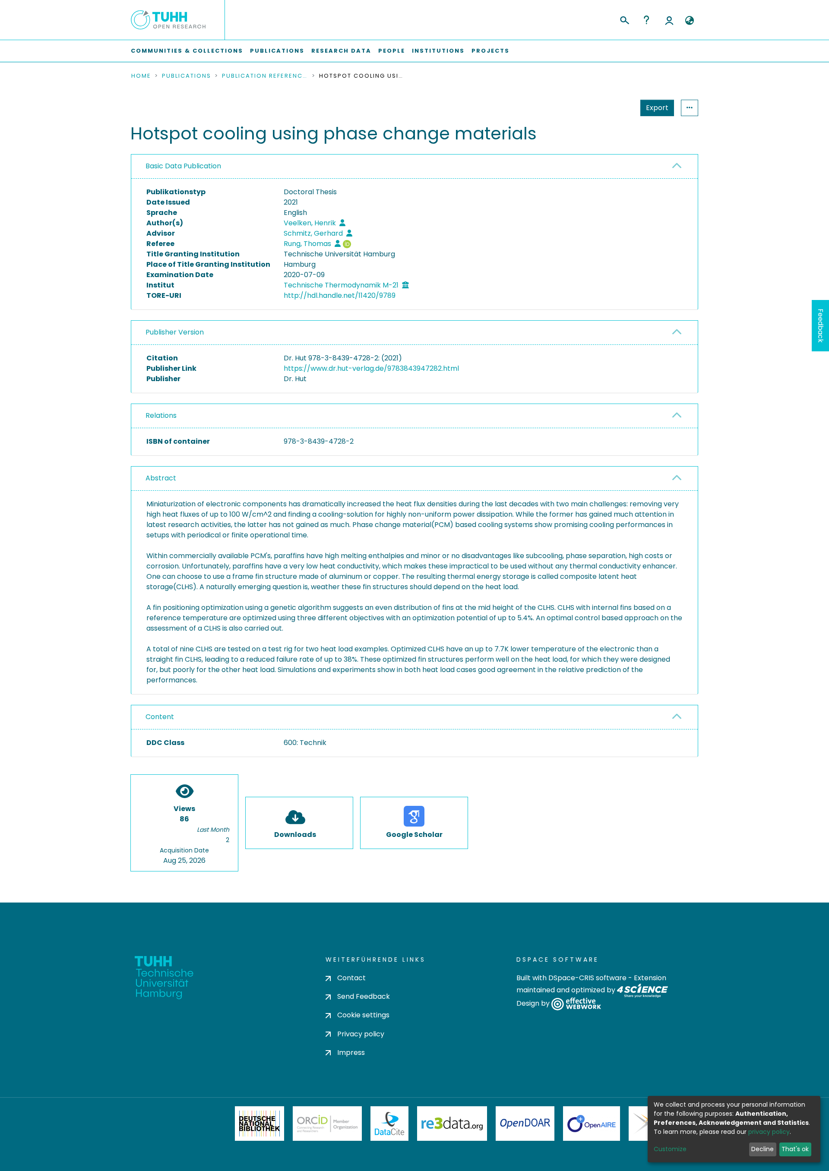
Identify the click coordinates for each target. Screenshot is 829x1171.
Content (160, 717)
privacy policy (769, 1131)
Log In (669, 20)
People (391, 51)
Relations (161, 415)
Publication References (265, 76)
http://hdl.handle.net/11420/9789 (340, 295)
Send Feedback (363, 996)
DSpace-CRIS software (587, 978)
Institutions (438, 51)
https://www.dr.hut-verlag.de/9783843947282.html (371, 368)
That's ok (795, 1149)
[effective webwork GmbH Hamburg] (576, 1004)
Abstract (161, 478)
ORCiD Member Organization (327, 1123)
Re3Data (452, 1123)
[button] (689, 21)
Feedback (821, 326)
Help (646, 20)
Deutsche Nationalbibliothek (259, 1123)
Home (141, 76)
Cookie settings (363, 1015)
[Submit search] (624, 19)
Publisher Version (175, 332)
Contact (351, 978)
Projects (490, 51)
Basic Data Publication (183, 166)
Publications (277, 51)
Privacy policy (360, 1034)
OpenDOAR (525, 1123)
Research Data (341, 51)
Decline (762, 1149)
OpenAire (591, 1123)
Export (657, 108)
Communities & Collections (187, 51)
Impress (351, 1052)
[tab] (414, 167)
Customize (670, 1149)
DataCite (390, 1123)
